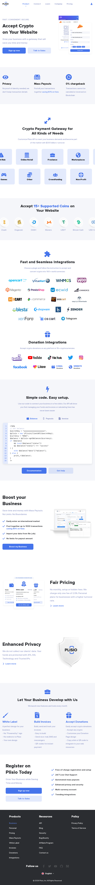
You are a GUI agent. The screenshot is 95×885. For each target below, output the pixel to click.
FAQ (41, 848)
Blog (41, 828)
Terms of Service (78, 828)
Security (42, 833)
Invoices (12, 848)
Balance (33, 418)
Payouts (49, 418)
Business (13, 823)
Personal (12, 828)
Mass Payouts (15, 838)
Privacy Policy (77, 823)
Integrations (14, 857)
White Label (9, 721)
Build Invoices (42, 721)
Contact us (43, 853)
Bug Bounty (44, 838)
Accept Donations (77, 721)
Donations (13, 853)
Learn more (58, 606)
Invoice (65, 418)
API (40, 823)
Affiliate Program (46, 843)
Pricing (12, 833)
